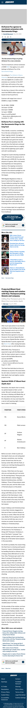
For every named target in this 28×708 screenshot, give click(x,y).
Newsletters (5, 689)
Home (2, 278)
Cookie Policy (5, 695)
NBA (8, 67)
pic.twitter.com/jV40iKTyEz (9, 361)
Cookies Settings (20, 697)
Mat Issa (5, 304)
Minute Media (10, 703)
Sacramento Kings (7, 71)
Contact (17, 679)
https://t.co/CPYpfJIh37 (8, 114)
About (3, 679)
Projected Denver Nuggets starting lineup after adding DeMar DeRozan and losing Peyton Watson (14, 632)
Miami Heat (7, 344)
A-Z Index (4, 686)
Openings (4, 682)
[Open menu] (2, 2)
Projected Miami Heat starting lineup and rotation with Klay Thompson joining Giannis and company (14, 639)
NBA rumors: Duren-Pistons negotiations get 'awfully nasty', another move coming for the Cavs (14, 649)
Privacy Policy (5, 692)
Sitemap (18, 686)
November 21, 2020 (6, 118)
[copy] (11, 37)
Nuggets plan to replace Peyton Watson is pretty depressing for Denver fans (14, 654)
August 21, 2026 (5, 365)
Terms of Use (19, 692)
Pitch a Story (19, 689)
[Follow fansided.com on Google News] (23, 225)
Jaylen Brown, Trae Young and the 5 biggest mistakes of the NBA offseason (14, 644)
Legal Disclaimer (20, 695)
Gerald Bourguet (8, 34)
